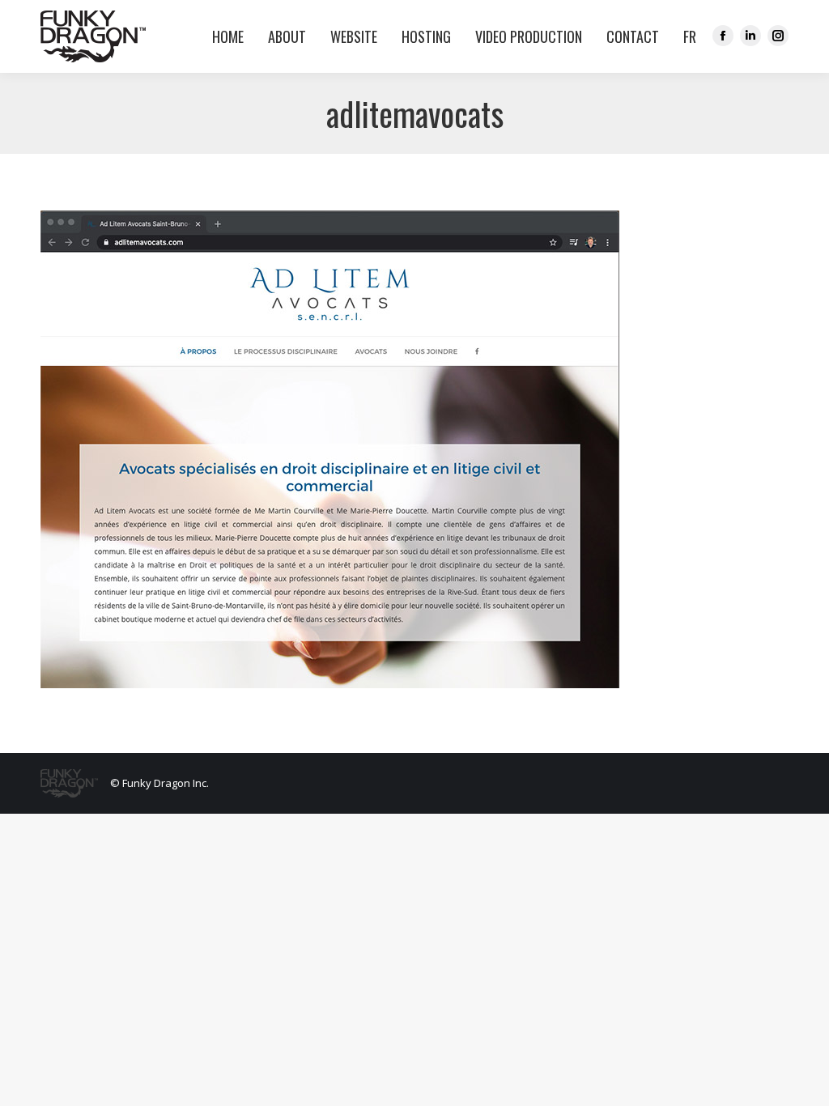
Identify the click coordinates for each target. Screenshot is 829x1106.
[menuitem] (685, 36)
